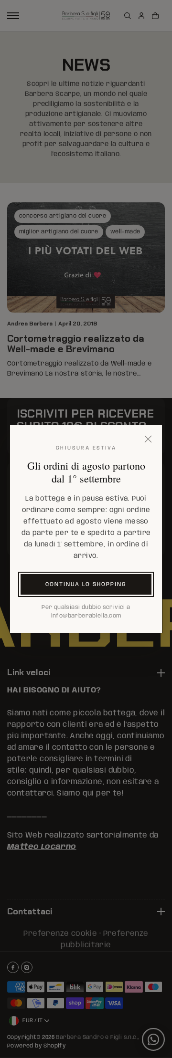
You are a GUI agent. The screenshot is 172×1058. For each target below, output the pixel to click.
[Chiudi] (148, 439)
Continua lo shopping (85, 584)
